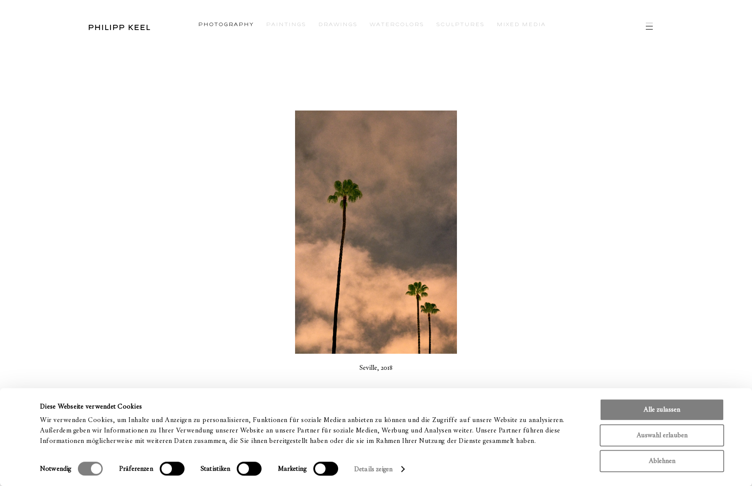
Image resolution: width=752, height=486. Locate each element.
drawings (337, 23)
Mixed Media (521, 23)
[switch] (172, 469)
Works (14, 51)
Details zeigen (373, 469)
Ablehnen (662, 461)
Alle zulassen (662, 409)
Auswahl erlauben (662, 435)
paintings (286, 23)
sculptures (460, 23)
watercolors (396, 23)
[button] (205, 233)
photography (226, 23)
